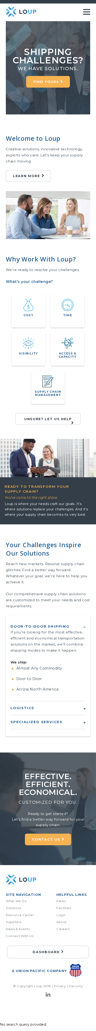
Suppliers (13, 922)
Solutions (13, 908)
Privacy (60, 986)
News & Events (18, 929)
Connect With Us (20, 936)
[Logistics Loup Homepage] (21, 880)
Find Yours (46, 82)
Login (60, 915)
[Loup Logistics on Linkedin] (48, 996)
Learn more (26, 176)
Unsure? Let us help (48, 419)
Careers (63, 929)
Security (76, 986)
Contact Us (46, 839)
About (61, 922)
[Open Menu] (87, 12)
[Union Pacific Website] (75, 971)
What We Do (16, 901)
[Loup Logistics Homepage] (21, 12)
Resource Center (20, 915)
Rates (61, 901)
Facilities (63, 908)
